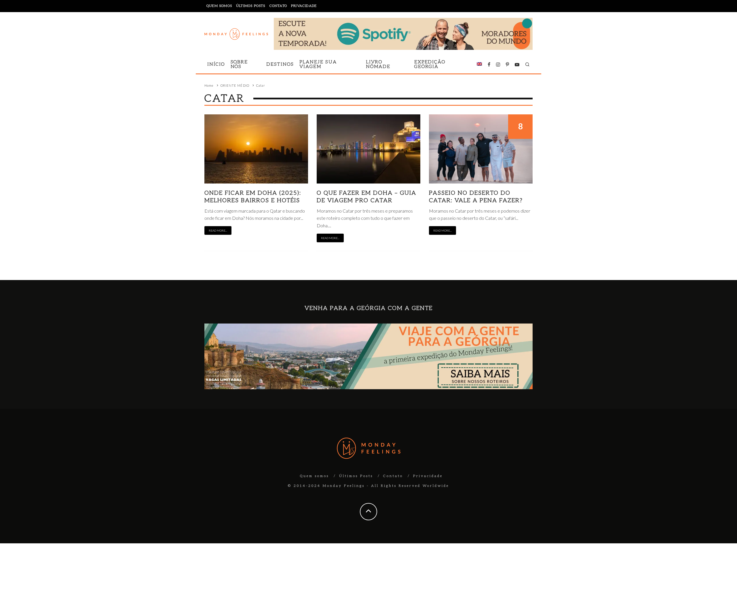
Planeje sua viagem (318, 64)
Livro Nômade (378, 64)
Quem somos (219, 6)
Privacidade (304, 6)
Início (216, 64)
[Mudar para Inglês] (479, 64)
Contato (278, 6)
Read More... (218, 230)
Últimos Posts (250, 6)
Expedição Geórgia (429, 64)
